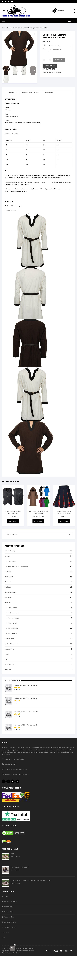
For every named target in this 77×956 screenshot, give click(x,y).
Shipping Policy (9, 912)
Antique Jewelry (10, 551)
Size (44, 49)
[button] (33, 34)
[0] (12, 948)
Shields (7, 654)
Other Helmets (12, 623)
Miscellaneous (9, 649)
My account (5, 932)
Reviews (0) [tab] (49, 92)
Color (44, 45)
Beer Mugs (8, 571)
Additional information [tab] (31, 92)
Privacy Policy (8, 907)
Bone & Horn (9, 577)
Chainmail (8, 582)
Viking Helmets (12, 633)
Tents (6, 659)
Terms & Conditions (10, 901)
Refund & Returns (10, 922)
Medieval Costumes (13, 28)
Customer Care (9, 917)
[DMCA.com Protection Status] (38, 833)
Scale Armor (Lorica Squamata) (18, 566)
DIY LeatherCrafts (10, 592)
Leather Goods (9, 639)
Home (3, 28)
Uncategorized (9, 664)
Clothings (8, 587)
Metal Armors (12, 561)
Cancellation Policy (10, 927)
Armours (7, 556)
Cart (3, 938)
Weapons (8, 670)
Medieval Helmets (13, 618)
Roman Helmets (13, 628)
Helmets (7, 602)
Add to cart (59, 59)
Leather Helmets (13, 613)
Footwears (8, 597)
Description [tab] (12, 92)
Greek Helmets (12, 608)
